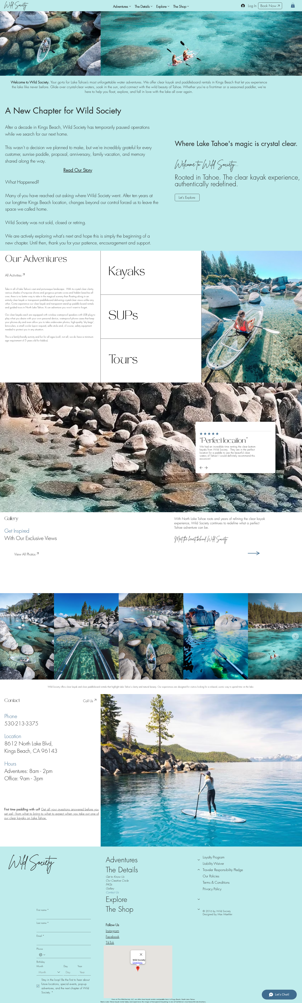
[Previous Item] (6, 636)
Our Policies (211, 876)
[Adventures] (199, 860)
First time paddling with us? (22, 809)
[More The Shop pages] (188, 6)
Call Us (88, 700)
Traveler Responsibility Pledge (223, 869)
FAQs (109, 884)
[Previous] (201, 467)
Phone (40, 948)
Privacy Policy (212, 888)
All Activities (13, 275)
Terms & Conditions (216, 882)
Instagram (112, 930)
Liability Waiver (213, 863)
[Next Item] (295, 636)
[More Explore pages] (168, 6)
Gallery (110, 888)
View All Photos (24, 554)
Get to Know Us (115, 877)
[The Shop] (199, 909)
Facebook (112, 936)
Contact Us (112, 892)
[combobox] (50, 972)
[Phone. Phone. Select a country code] (42, 955)
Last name (43, 922)
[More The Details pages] (151, 6)
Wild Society (15, 4)
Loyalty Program (213, 857)
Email (40, 935)
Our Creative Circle (117, 880)
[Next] (206, 467)
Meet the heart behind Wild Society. (201, 539)
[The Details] (199, 870)
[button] (293, 5)
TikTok (110, 942)
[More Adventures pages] (130, 6)
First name (43, 909)
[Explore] (199, 899)
